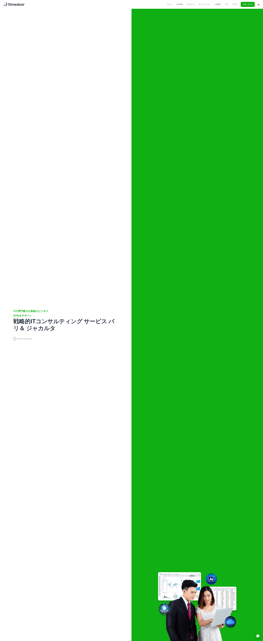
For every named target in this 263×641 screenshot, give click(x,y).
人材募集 (217, 4)
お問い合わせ (248, 4)
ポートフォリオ (204, 4)
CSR (226, 4)
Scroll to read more (24, 339)
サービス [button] (190, 4)
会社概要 (179, 4)
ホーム (169, 4)
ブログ (234, 4)
